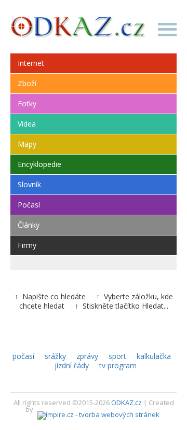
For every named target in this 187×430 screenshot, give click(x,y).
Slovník (29, 184)
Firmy (27, 245)
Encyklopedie (39, 164)
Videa (27, 124)
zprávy (87, 356)
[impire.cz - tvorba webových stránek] (98, 409)
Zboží (27, 83)
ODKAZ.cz (126, 402)
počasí (23, 356)
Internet (31, 63)
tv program (118, 365)
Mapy (27, 144)
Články (28, 225)
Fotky (27, 103)
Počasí (29, 205)
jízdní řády (72, 365)
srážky (55, 356)
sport (117, 356)
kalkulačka (154, 356)
